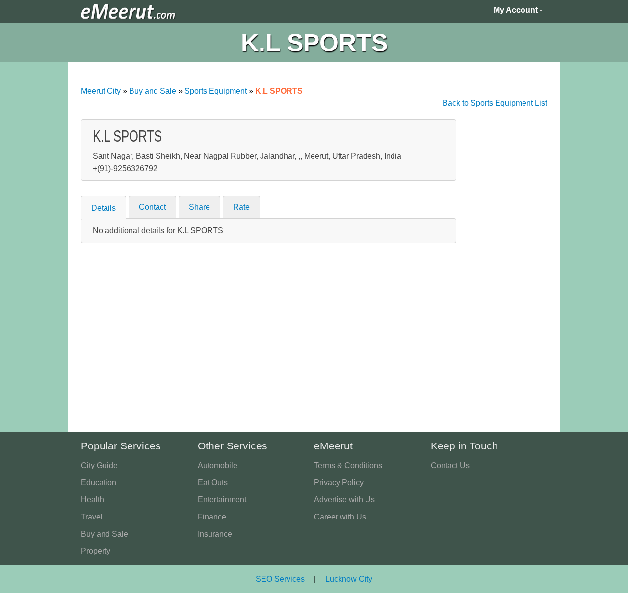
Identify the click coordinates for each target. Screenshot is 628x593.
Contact (152, 207)
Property (95, 551)
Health (92, 499)
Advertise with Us (344, 499)
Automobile (217, 465)
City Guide (99, 465)
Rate (241, 207)
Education (98, 482)
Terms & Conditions (348, 465)
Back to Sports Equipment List (495, 103)
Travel (92, 517)
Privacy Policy (339, 482)
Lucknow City (348, 579)
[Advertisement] (502, 266)
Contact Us (450, 465)
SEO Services (280, 579)
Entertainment (222, 499)
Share (199, 207)
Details (103, 208)
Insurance (215, 534)
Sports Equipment (215, 91)
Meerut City (101, 91)
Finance (212, 517)
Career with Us (340, 517)
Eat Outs (213, 482)
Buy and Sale (152, 91)
